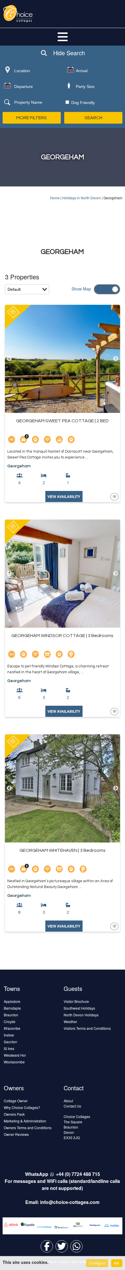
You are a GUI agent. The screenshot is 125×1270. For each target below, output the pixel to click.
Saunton (10, 1041)
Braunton (11, 1014)
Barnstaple (12, 1008)
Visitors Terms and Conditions (87, 1028)
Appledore (12, 1001)
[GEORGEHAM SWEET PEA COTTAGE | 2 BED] (62, 359)
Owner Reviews (16, 1134)
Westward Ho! (15, 1055)
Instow (9, 1034)
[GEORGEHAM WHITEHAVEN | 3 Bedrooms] (62, 788)
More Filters (31, 117)
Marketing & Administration (25, 1120)
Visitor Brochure (76, 1001)
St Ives (9, 1048)
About (68, 1100)
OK (116, 1263)
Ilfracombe (12, 1028)
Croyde (9, 1021)
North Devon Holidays (81, 1014)
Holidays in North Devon (81, 197)
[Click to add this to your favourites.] (114, 497)
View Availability (63, 496)
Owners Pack (14, 1114)
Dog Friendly (82, 102)
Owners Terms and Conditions (27, 1127)
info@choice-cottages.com (69, 1202)
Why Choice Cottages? (22, 1107)
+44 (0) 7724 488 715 (78, 1174)
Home (55, 197)
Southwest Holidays (79, 1008)
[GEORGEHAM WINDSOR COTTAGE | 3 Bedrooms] (62, 574)
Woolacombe (14, 1061)
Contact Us (72, 1105)
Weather (70, 1021)
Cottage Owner (16, 1100)
